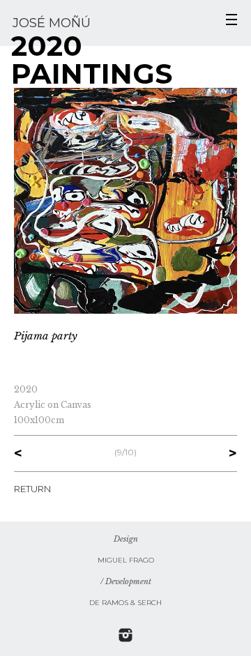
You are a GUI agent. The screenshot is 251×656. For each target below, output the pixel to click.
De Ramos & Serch (125, 603)
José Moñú (52, 23)
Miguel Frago (126, 560)
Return (32, 488)
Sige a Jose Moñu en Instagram (125, 635)
